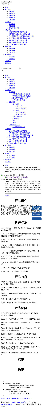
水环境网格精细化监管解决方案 (19, 34)
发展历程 (12, 13)
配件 (14, 120)
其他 (14, 123)
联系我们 (8, 63)
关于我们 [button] (8, 9)
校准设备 (16, 118)
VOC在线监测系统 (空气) (21, 94)
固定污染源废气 (21, 108)
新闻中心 (8, 61)
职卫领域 (16, 110)
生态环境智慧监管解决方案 (18, 32)
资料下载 (12, 50)
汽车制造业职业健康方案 (17, 44)
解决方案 (8, 129)
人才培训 (12, 59)
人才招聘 (12, 57)
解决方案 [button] (8, 30)
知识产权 (12, 17)
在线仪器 (12, 24)
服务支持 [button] (8, 46)
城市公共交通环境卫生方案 (18, 42)
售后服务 (12, 48)
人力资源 (8, 153)
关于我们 (8, 77)
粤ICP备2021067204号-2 (18, 402)
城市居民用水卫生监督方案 (18, 40)
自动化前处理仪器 (19, 127)
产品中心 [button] (8, 22)
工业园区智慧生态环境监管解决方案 (21, 36)
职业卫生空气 (21, 112)
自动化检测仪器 (14, 28)
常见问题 (12, 52)
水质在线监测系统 (19, 100)
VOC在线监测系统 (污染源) (22, 96)
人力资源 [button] (8, 54)
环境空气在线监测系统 (20, 98)
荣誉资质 (12, 15)
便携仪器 (12, 26)
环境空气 (19, 106)
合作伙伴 (12, 20)
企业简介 (12, 11)
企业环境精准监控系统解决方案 (19, 38)
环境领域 (16, 104)
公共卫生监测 (21, 114)
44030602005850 (6, 404)
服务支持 (8, 145)
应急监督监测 (17, 116)
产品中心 (8, 90)
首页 (6, 7)
